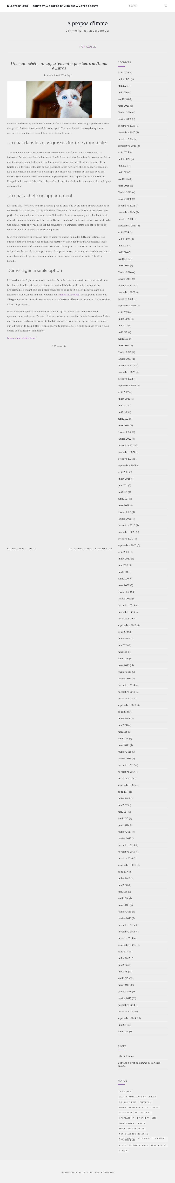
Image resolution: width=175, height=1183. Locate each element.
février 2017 (124, 831)
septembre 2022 (127, 385)
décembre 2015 (126, 924)
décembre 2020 (126, 525)
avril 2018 (123, 738)
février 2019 (124, 671)
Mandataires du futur (132, 1123)
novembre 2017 (126, 771)
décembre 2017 (126, 765)
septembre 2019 (127, 625)
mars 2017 (123, 825)
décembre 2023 (126, 285)
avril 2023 (123, 338)
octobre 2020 (125, 538)
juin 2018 (123, 725)
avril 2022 (123, 418)
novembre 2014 (126, 1004)
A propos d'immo (87, 23)
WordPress (108, 1172)
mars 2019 (123, 665)
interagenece (143, 1113)
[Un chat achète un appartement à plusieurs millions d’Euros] (59, 99)
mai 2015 (122, 971)
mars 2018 (123, 745)
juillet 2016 (124, 878)
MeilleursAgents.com (131, 1128)
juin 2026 (123, 85)
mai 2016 (122, 891)
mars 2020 (124, 585)
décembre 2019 (126, 605)
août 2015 (123, 951)
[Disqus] (60, 408)
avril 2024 (123, 258)
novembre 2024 (126, 212)
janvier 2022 (124, 438)
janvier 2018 (124, 758)
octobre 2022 (125, 378)
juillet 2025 (124, 159)
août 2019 (123, 631)
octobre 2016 (125, 858)
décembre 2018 (126, 685)
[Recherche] (165, 5)
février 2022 (124, 432)
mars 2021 (123, 505)
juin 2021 (122, 485)
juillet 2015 (124, 958)
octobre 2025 (125, 139)
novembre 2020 (126, 532)
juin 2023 (123, 325)
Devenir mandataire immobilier (137, 1097)
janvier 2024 (124, 278)
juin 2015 (123, 964)
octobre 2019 (125, 618)
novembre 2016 (126, 851)
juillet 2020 (124, 558)
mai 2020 (123, 571)
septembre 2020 (127, 545)
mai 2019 (122, 651)
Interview (143, 1118)
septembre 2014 (127, 1018)
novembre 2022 (126, 372)
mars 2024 (123, 265)
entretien (145, 1102)
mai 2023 (122, 332)
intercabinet (126, 1118)
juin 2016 (123, 885)
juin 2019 (123, 645)
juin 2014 (123, 1024)
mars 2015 (123, 984)
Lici (154, 1118)
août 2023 (123, 312)
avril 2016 (123, 898)
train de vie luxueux (68, 294)
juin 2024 (123, 245)
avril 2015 (123, 978)
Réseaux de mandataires (133, 1145)
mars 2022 (123, 425)
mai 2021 (122, 492)
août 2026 (123, 72)
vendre (123, 1151)
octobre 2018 (125, 698)
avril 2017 (123, 818)
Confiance (125, 1091)
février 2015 (124, 991)
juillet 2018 (124, 718)
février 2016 (124, 911)
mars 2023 (123, 345)
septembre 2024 (127, 225)
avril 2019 (123, 658)
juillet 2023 (124, 318)
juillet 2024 (124, 238)
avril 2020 (123, 578)
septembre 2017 (127, 785)
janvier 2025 (124, 198)
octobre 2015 (125, 938)
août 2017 (123, 791)
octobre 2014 (125, 1011)
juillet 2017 (124, 798)
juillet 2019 (124, 638)
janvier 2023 (124, 358)
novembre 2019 (126, 611)
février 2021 (124, 512)
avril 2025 (123, 179)
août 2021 (123, 472)
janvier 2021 (124, 518)
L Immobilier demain (22, 548)
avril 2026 (123, 99)
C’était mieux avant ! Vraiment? (90, 548)
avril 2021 (123, 498)
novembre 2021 (126, 452)
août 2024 (123, 232)
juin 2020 (123, 565)
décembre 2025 (126, 125)
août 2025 (123, 152)
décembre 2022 (126, 365)
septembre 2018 (127, 705)
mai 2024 (123, 252)
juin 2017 (122, 805)
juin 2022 (123, 405)
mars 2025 (123, 185)
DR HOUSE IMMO (128, 1102)
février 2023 (124, 352)
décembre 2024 (126, 205)
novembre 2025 (126, 132)
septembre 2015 (127, 944)
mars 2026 (123, 105)
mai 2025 (123, 172)
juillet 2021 (124, 478)
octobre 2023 (125, 298)
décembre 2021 (126, 445)
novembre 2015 (126, 931)
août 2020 (123, 552)
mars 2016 (123, 905)
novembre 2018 (126, 691)
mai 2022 (122, 412)
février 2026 (125, 112)
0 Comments (59, 346)
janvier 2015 (124, 998)
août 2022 (123, 392)
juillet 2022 (124, 398)
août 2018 (123, 711)
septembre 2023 (127, 305)
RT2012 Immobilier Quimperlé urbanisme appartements (142, 1139)
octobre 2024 (125, 218)
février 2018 (124, 751)
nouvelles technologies (133, 1134)
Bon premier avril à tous (21, 338)
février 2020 (125, 591)
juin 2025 (123, 165)
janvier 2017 (124, 838)
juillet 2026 (124, 79)
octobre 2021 (125, 458)
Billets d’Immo (17, 6)
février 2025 (125, 192)
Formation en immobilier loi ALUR (138, 1107)
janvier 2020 (125, 598)
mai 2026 (123, 92)
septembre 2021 (127, 465)
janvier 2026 (124, 119)
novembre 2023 (126, 292)
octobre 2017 (125, 778)
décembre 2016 (126, 845)
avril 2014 (123, 1031)
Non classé (87, 46)
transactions (158, 1145)
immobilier (125, 1113)
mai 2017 (122, 811)
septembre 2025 (127, 145)
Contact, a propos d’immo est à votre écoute (65, 6)
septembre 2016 (127, 865)
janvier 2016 (124, 918)
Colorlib (85, 1172)
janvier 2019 (124, 678)
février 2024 (125, 272)
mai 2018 (122, 731)
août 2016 (123, 871)
